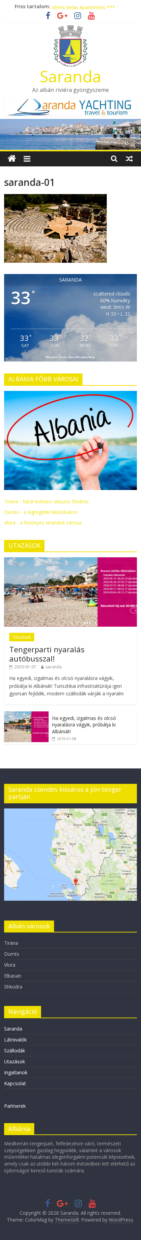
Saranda (70, 76)
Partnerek (15, 1106)
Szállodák (14, 1050)
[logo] (70, 394)
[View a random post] (129, 158)
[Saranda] (12, 158)
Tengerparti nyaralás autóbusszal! (47, 653)
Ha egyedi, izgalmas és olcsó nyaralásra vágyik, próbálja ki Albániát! (84, 725)
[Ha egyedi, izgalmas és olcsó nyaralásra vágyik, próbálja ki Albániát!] (26, 715)
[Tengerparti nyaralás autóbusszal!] (70, 561)
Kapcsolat (15, 1083)
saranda (54, 667)
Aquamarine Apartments (79, 5)
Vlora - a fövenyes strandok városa (42, 522)
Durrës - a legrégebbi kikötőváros (41, 512)
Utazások (22, 637)
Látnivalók (15, 1039)
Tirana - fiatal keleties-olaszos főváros (46, 501)
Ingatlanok (15, 1072)
